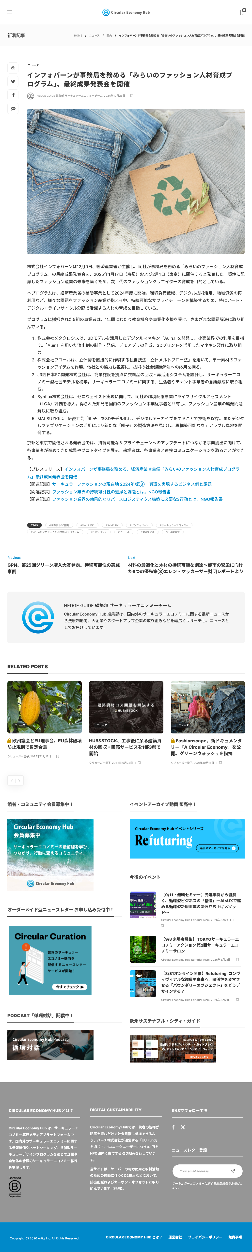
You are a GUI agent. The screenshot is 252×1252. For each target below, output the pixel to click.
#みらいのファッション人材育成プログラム (55, 531)
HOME (78, 35)
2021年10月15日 (204, 763)
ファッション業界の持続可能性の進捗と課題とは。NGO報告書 (111, 491)
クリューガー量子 (18, 756)
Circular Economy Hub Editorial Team (185, 920)
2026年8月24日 (221, 920)
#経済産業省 (173, 531)
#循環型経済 (148, 531)
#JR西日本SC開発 (59, 525)
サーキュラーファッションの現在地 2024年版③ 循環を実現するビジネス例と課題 (132, 484)
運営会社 (175, 1237)
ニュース (94, 35)
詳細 (117, 1188)
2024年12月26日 (114, 95)
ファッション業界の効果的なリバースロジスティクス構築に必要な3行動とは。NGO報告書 (137, 499)
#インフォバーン (139, 525)
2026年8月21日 (221, 959)
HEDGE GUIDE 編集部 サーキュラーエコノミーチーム (70, 95)
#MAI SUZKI (87, 525)
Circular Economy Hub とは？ (134, 1237)
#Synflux (112, 525)
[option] (44, 720)
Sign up (233, 1171)
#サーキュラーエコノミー (174, 525)
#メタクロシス (99, 531)
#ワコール (123, 531)
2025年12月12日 (40, 756)
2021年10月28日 (122, 763)
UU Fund (149, 1140)
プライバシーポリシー (205, 1237)
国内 (109, 35)
